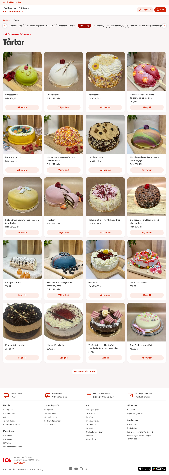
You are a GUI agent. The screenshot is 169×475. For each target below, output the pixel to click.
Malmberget (94, 94)
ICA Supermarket (92, 421)
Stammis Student (51, 413)
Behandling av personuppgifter (139, 436)
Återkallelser (132, 428)
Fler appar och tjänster (12, 447)
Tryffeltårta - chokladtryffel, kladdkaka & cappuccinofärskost (103, 347)
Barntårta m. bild (13, 157)
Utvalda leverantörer (94, 432)
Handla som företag (11, 424)
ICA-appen (7, 436)
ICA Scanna (7, 439)
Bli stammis (48, 410)
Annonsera (90, 436)
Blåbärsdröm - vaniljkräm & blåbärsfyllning (59, 284)
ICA (87, 405)
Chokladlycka (53, 94)
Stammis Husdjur (51, 417)
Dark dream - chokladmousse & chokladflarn (144, 221)
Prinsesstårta (11, 94)
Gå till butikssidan (13, 2)
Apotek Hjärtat (9, 421)
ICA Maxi (89, 428)
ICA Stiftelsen (132, 410)
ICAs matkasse (9, 413)
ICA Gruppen (91, 413)
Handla (6, 405)
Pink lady (51, 220)
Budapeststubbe (13, 282)
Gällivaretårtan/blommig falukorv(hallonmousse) (142, 96)
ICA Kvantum (91, 424)
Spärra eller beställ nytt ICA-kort (140, 432)
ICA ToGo (7, 443)
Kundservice (133, 420)
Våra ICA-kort (49, 424)
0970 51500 (19, 463)
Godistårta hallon (138, 282)
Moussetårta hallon (56, 345)
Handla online (9, 410)
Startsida (6, 20)
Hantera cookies (133, 439)
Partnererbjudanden (52, 421)
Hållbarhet (132, 405)
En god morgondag (134, 413)
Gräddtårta (93, 282)
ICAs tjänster (9, 431)
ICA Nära (89, 417)
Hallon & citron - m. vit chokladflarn (104, 220)
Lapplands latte (95, 157)
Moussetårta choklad (15, 345)
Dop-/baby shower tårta (141, 345)
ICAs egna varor (92, 410)
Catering (6, 417)
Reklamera (131, 424)
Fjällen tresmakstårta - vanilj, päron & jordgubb (22, 221)
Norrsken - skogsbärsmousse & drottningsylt (144, 159)
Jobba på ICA (91, 439)
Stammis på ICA (51, 405)
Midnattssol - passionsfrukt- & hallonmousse (61, 159)
